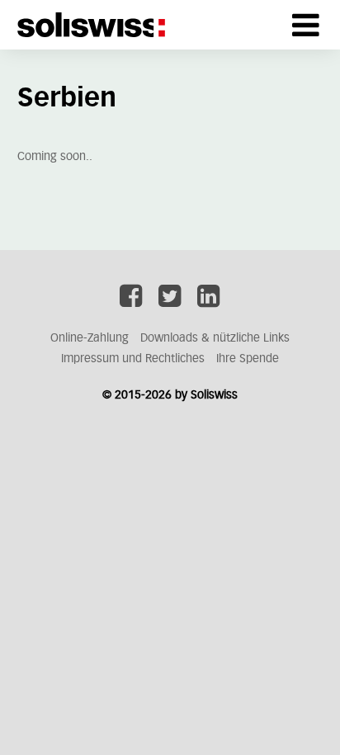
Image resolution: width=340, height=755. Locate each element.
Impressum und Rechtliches (133, 359)
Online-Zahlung (89, 338)
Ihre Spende (247, 359)
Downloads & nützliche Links (215, 338)
